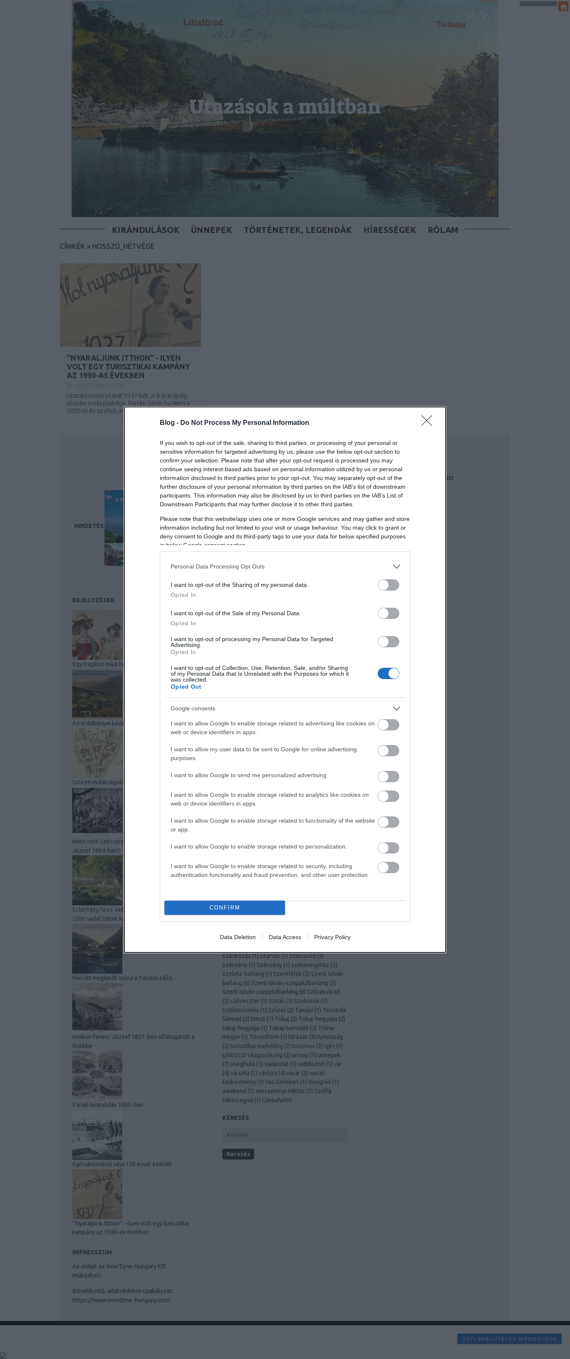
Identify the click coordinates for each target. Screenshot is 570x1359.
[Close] (429, 423)
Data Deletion (238, 937)
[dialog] (285, 679)
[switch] (388, 585)
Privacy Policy (332, 937)
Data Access (285, 937)
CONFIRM (224, 907)
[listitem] (285, 566)
